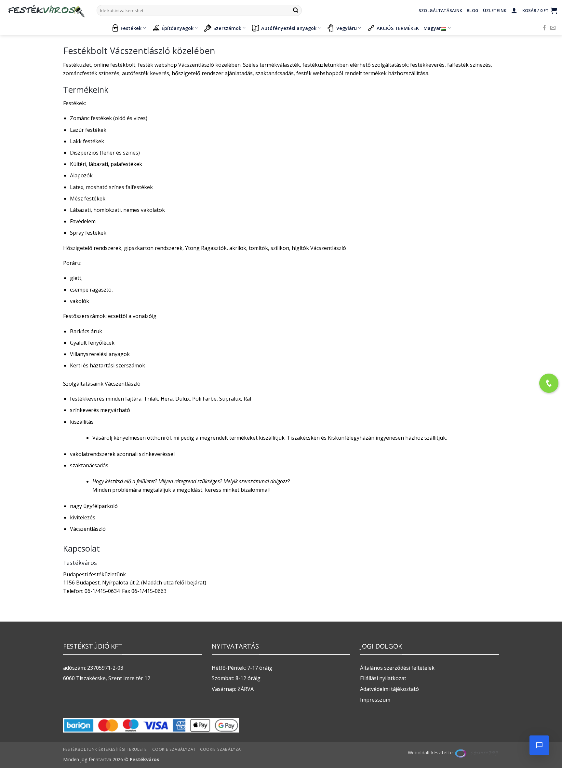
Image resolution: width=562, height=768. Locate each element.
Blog (472, 10)
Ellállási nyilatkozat (383, 678)
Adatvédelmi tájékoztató (389, 689)
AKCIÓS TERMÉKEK (398, 28)
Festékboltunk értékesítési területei (105, 749)
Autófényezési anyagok (288, 28)
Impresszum (375, 699)
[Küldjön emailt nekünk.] (552, 28)
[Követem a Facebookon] (544, 28)
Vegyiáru (346, 28)
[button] (514, 10)
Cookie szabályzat (173, 749)
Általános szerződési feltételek (397, 667)
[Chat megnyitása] (539, 745)
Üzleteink (494, 10)
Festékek (131, 28)
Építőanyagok (178, 28)
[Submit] (295, 10)
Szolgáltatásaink (440, 10)
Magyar (432, 28)
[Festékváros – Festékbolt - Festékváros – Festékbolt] (46, 10)
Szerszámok (227, 28)
